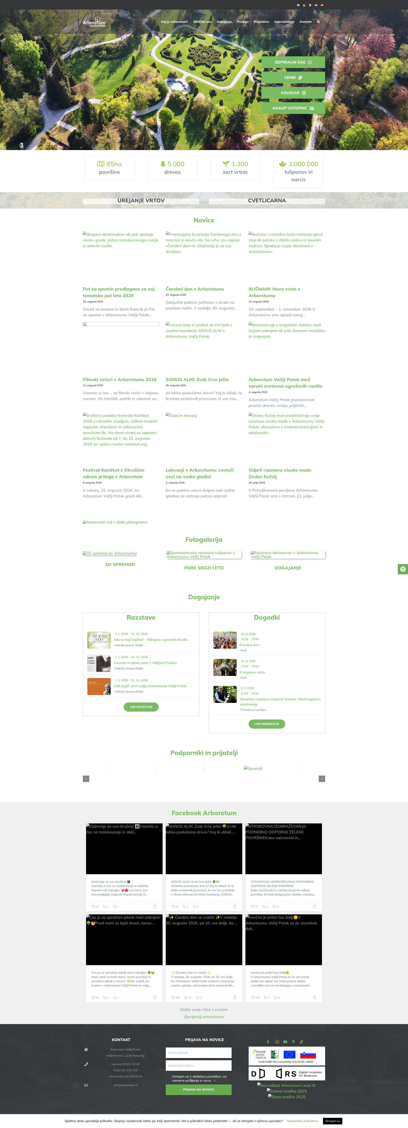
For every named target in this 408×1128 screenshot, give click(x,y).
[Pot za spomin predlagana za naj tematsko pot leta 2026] (121, 256)
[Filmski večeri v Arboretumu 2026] (121, 347)
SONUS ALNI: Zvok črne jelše (197, 379)
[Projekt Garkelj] (287, 1049)
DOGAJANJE (288, 567)
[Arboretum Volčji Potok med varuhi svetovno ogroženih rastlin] (287, 347)
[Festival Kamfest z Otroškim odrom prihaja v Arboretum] (121, 438)
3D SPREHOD (120, 564)
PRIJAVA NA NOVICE (198, 1089)
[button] (318, 22)
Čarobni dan (249, 645)
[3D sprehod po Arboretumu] (109, 553)
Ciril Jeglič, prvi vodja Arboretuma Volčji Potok (150, 686)
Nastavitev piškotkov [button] (302, 1121)
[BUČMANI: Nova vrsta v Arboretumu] (287, 256)
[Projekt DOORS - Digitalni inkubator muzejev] (287, 1069)
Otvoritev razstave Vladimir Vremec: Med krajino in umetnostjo (280, 701)
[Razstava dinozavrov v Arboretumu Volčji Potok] (288, 552)
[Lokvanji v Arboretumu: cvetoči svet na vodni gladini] (204, 438)
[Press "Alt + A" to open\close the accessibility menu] (403, 569)
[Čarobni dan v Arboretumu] (204, 256)
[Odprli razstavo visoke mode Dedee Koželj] (287, 438)
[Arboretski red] (115, 522)
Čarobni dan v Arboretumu (195, 289)
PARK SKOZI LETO (204, 567)
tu (229, 1121)
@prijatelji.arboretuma (204, 1016)
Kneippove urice (252, 672)
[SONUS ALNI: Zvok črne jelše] (204, 347)
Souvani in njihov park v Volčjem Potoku (145, 663)
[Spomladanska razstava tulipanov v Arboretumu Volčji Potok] (204, 552)
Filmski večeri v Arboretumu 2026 (120, 379)
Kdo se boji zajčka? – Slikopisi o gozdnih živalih (150, 639)
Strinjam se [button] (333, 1121)
